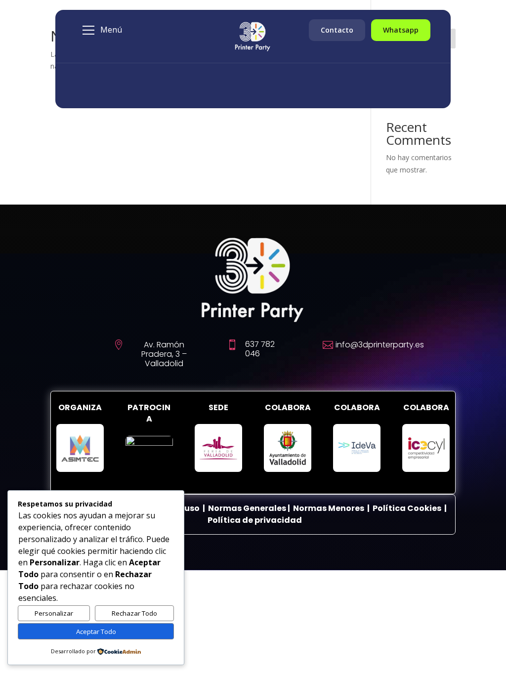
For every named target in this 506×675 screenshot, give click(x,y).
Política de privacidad (255, 520)
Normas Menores (328, 508)
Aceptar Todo (96, 631)
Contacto (337, 30)
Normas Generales (247, 508)
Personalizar (54, 613)
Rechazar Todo (134, 613)
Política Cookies (408, 508)
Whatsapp (401, 30)
